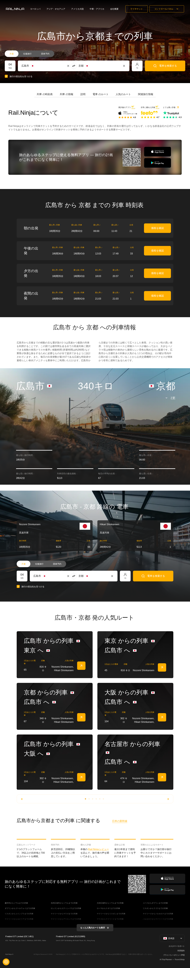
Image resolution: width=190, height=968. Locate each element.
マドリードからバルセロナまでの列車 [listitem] (158, 914)
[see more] (81, 666)
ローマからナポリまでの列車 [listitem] (108, 908)
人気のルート (123, 94)
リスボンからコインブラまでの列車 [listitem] (19, 914)
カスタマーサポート (177, 946)
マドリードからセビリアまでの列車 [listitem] (19, 919)
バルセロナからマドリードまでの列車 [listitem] (158, 919)
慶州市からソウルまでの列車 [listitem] (16, 903)
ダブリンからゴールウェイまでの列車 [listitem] (20, 908)
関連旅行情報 (145, 94)
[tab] (44, 94)
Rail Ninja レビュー (98, 849)
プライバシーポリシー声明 (174, 955)
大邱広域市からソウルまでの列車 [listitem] (110, 903)
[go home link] (15, 8)
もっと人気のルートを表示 (92, 927)
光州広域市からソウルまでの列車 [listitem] (64, 903)
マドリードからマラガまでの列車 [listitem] (64, 914)
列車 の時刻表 (45, 94)
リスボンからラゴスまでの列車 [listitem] (155, 908)
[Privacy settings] (6, 962)
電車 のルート (101, 94)
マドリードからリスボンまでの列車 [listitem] (111, 914)
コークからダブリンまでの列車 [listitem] (155, 903)
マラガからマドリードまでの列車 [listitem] (110, 919)
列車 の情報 (66, 94)
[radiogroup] (29, 53)
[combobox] (37, 65)
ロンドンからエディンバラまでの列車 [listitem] (66, 908)
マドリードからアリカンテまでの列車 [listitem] (66, 919)
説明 (82, 94)
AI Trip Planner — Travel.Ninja (172, 960)
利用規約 (181, 951)
